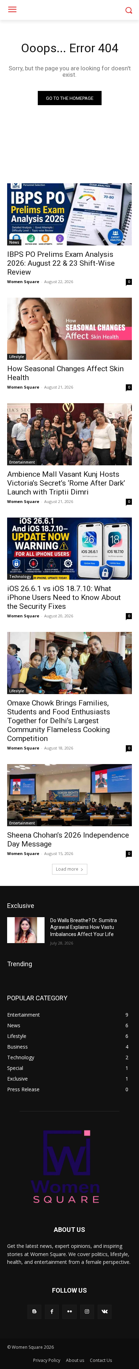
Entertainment (22, 462)
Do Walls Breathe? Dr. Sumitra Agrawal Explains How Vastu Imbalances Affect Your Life (83, 927)
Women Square (23, 281)
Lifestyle (16, 356)
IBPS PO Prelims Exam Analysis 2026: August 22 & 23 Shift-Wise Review (61, 263)
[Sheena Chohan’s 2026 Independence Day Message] (69, 795)
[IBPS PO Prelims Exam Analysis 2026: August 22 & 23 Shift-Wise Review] (69, 214)
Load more (67, 869)
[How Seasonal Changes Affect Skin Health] (69, 329)
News (14, 242)
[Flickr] (69, 1312)
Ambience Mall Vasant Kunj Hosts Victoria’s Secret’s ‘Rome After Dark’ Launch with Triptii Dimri (66, 483)
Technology (20, 576)
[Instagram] (87, 1312)
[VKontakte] (105, 1312)
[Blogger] (34, 1312)
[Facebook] (52, 1312)
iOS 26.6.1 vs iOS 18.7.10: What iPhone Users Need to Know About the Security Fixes (64, 597)
